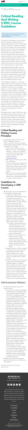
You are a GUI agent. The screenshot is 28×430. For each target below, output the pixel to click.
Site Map (9, 423)
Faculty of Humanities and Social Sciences (10, 4)
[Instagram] (11, 385)
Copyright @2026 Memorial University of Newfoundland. (14, 425)
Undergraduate (10, 8)
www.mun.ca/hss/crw (6, 36)
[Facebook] (8, 385)
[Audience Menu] (22, 1)
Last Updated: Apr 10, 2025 (15, 423)
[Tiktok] (20, 385)
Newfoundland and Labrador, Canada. (14, 426)
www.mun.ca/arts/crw (11, 158)
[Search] (24, 1)
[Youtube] (14, 385)
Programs (5, 8)
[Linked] (17, 385)
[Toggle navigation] (26, 1)
